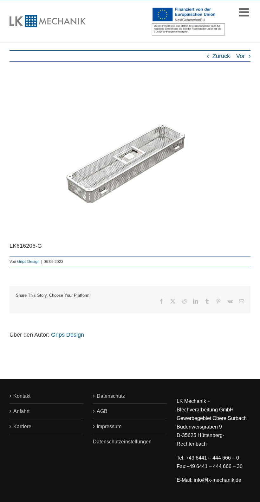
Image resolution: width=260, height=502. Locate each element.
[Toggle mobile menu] (244, 12)
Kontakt (21, 396)
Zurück (221, 56)
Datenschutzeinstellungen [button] (122, 441)
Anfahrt (21, 411)
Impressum (109, 426)
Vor (240, 56)
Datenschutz (111, 396)
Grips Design (28, 261)
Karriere (22, 426)
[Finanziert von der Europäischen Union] (188, 23)
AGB (102, 411)
